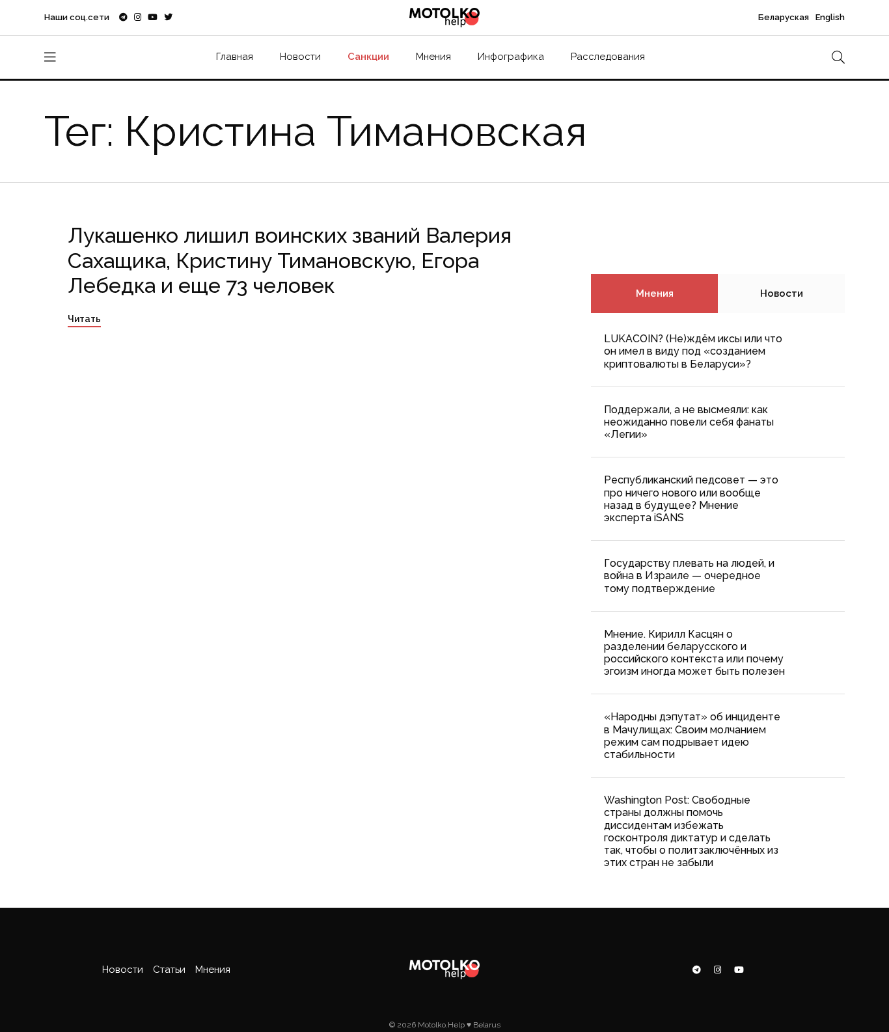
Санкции (368, 56)
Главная (234, 56)
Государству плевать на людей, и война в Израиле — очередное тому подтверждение (689, 575)
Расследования (608, 56)
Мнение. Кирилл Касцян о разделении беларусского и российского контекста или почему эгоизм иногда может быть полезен (694, 653)
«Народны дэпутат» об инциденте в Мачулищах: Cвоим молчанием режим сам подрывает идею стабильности (692, 736)
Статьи (169, 969)
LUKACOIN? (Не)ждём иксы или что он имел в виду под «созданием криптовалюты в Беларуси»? (693, 351)
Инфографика (511, 56)
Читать (84, 319)
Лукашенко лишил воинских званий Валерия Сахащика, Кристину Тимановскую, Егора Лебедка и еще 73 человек (290, 260)
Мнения (433, 56)
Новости (300, 56)
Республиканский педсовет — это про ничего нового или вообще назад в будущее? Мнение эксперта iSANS (691, 499)
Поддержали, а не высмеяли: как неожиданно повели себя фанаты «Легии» (689, 422)
